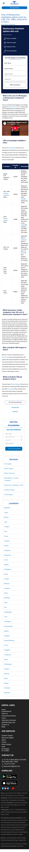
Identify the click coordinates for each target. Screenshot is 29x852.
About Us (5, 713)
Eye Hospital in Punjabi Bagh (18, 832)
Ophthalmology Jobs (8, 722)
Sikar (5, 602)
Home (4, 709)
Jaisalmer (7, 588)
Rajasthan (7, 507)
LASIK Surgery (8, 494)
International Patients (9, 716)
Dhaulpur (7, 636)
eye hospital (10, 389)
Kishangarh (7, 621)
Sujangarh (7, 688)
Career (4, 718)
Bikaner (6, 564)
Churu (2, 24)
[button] (3, 3)
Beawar (6, 631)
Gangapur (7, 650)
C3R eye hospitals (15, 384)
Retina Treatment (9, 473)
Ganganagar (8, 612)
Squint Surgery (8, 468)
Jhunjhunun (7, 655)
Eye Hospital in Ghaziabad (10, 827)
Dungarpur (7, 550)
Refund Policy (7, 846)
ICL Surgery (7, 464)
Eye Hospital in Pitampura (10, 822)
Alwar (6, 593)
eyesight (23, 199)
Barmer (6, 517)
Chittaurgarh (8, 664)
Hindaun (6, 669)
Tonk (5, 617)
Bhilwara (6, 583)
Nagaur (6, 683)
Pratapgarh (7, 569)
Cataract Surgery (9, 490)
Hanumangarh (8, 626)
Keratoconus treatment (14, 106)
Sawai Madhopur (9, 640)
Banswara (7, 692)
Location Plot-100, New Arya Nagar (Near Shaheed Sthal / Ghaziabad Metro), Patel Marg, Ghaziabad (14, 800)
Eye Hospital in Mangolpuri (15, 829)
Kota (5, 531)
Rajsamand (7, 555)
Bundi (6, 678)
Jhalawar (7, 541)
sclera (22, 225)
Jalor (5, 522)
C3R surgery (11, 147)
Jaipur (6, 512)
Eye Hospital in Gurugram (16, 834)
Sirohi (6, 560)
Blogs (3, 727)
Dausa (6, 536)
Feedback (14, 846)
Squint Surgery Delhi (20, 840)
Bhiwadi (6, 673)
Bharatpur (7, 598)
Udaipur (6, 579)
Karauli (6, 545)
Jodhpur (6, 526)
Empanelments (7, 711)
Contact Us (5, 724)
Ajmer (6, 574)
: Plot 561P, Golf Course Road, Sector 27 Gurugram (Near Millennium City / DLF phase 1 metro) (14, 805)
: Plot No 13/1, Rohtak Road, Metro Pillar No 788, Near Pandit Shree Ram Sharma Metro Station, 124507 (14, 812)
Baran (6, 659)
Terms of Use (20, 846)
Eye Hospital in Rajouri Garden (12, 825)
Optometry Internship (9, 720)
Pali (5, 607)
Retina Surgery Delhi (9, 840)
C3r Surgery (5, 749)
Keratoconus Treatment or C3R (13, 485)
